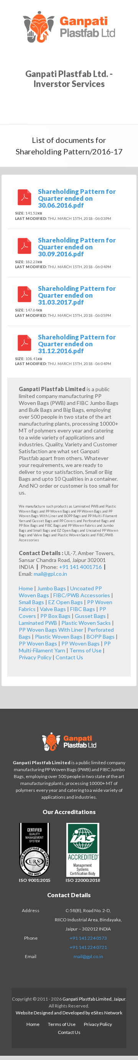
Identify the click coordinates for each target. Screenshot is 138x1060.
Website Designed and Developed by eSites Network (69, 1013)
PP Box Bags (55, 616)
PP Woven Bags (38, 643)
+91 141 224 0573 (88, 938)
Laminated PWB (38, 622)
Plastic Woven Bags (58, 636)
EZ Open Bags (65, 602)
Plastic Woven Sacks (86, 622)
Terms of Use (85, 650)
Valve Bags (53, 609)
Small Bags (31, 602)
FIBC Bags (82, 609)
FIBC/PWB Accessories (81, 595)
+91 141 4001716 (81, 567)
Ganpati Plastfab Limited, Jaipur (93, 999)
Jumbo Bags (51, 588)
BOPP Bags (101, 636)
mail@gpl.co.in (50, 573)
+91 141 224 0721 (88, 947)
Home (26, 588)
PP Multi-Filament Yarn (65, 647)
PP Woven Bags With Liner (51, 629)
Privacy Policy (35, 657)
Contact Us (69, 657)
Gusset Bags (90, 616)
